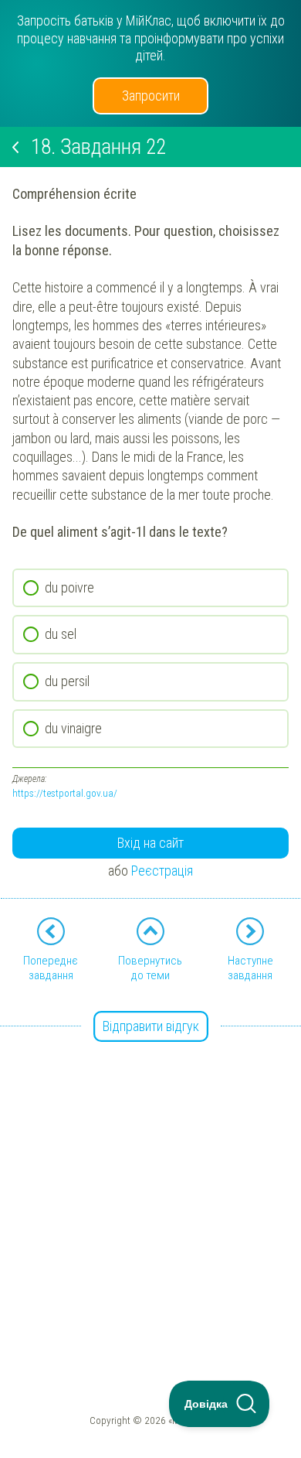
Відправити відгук (151, 1026)
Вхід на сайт (150, 843)
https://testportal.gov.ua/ (64, 793)
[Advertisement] (150, 1179)
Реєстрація (162, 870)
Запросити (151, 95)
